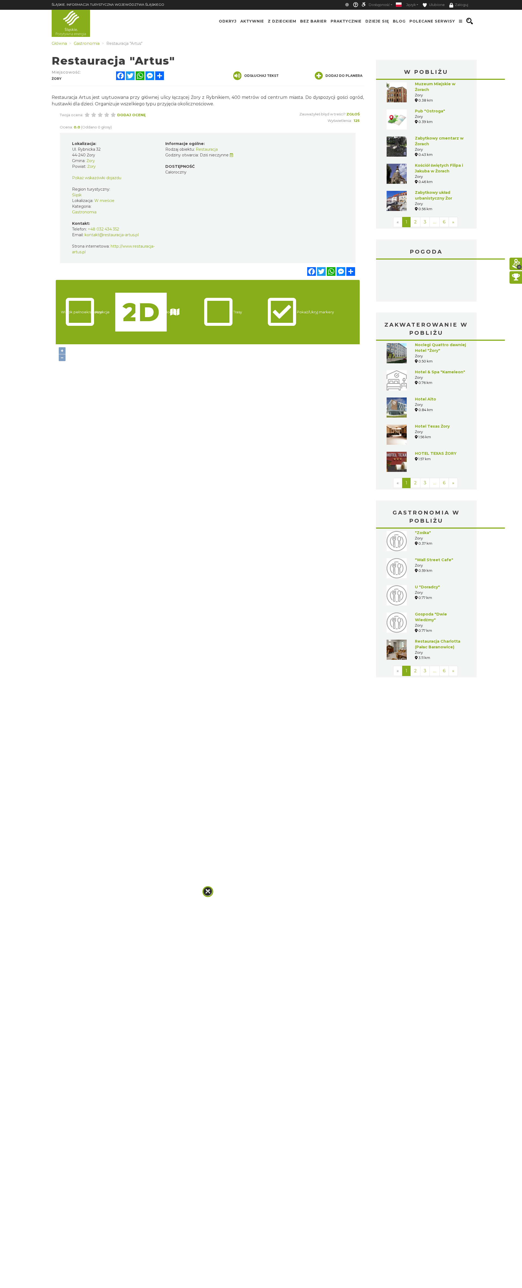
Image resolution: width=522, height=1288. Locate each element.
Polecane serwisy (432, 21)
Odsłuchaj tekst (261, 76)
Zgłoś (353, 114)
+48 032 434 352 (103, 229)
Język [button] (411, 5)
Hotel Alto (425, 399)
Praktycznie (346, 21)
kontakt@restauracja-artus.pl (112, 234)
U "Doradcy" (427, 587)
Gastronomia (84, 212)
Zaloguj (461, 5)
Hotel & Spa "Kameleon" (440, 372)
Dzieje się (377, 21)
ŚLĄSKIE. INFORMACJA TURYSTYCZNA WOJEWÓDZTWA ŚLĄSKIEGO (108, 4)
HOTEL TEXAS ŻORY (435, 453)
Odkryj (228, 21)
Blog (399, 21)
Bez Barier (313, 21)
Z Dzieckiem (282, 21)
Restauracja (207, 149)
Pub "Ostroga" (430, 111)
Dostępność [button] (379, 5)
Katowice (426, 281)
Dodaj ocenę (131, 115)
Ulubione (436, 5)
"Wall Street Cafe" (434, 559)
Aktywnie (252, 21)
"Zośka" (423, 532)
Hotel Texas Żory (432, 426)
